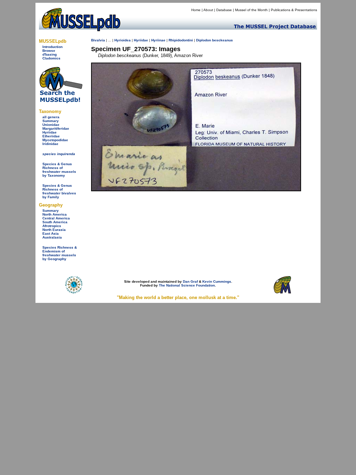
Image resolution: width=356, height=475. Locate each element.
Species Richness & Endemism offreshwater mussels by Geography (59, 253)
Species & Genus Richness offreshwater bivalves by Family (59, 191)
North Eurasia (54, 230)
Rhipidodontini (181, 40)
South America (54, 222)
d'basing (49, 54)
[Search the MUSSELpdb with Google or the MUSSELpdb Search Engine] (60, 102)
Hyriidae (49, 132)
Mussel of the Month (251, 10)
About (208, 10)
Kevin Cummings (216, 281)
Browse (48, 51)
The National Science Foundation (187, 285)
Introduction (52, 47)
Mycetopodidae (55, 140)
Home (196, 10)
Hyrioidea (122, 40)
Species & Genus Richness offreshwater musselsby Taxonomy (59, 169)
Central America (56, 218)
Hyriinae (158, 40)
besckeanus (222, 40)
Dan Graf (190, 281)
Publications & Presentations (294, 10)
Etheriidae (51, 136)
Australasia (52, 237)
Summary (50, 121)
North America (54, 214)
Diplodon (203, 40)
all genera (50, 117)
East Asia (50, 233)
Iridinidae (50, 144)
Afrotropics (51, 226)
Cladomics (51, 58)
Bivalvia (98, 40)
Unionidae (50, 125)
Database (224, 10)
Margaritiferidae (55, 128)
